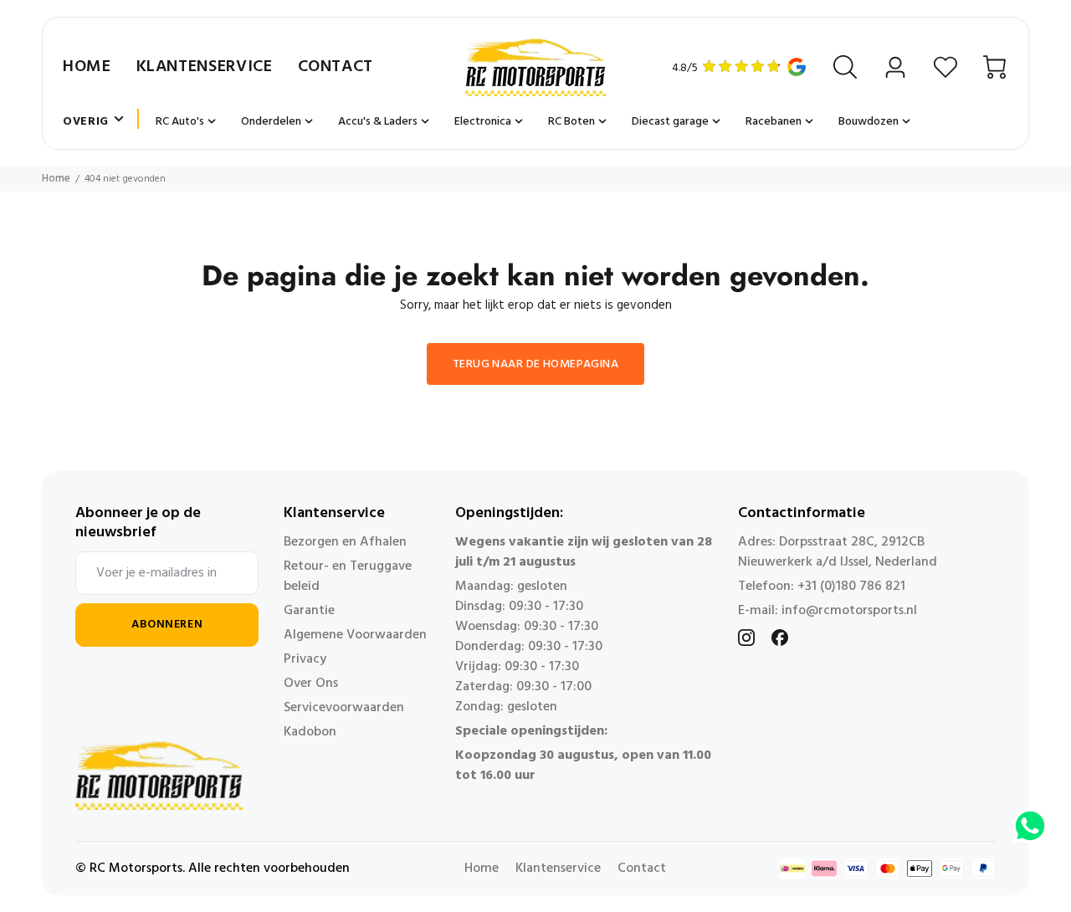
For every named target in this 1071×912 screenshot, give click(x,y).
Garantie (309, 611)
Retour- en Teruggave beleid (348, 576)
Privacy (305, 659)
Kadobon (310, 732)
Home (87, 67)
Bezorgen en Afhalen (345, 542)
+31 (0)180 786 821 (851, 586)
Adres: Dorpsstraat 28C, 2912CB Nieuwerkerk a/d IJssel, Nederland (837, 552)
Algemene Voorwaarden (355, 635)
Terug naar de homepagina (535, 364)
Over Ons (311, 683)
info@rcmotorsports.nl (849, 611)
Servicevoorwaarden (344, 708)
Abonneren (166, 624)
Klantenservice (204, 67)
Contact (335, 67)
